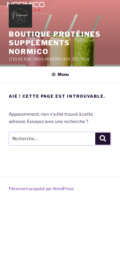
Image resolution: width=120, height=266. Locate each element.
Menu (63, 74)
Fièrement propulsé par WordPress (41, 188)
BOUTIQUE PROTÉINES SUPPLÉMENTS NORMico (55, 43)
